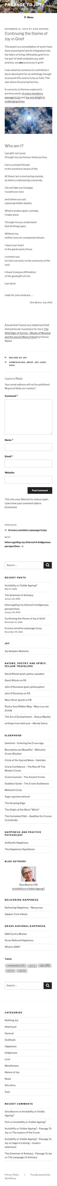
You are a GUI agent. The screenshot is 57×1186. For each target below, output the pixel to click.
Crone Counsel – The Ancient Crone (25, 777)
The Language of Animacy (22, 1157)
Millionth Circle (13, 790)
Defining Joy (11, 1020)
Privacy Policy (12, 1174)
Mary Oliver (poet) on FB (18, 700)
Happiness (11, 1046)
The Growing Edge (15, 803)
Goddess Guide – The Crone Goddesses (27, 783)
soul (12, 365)
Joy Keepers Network (16, 651)
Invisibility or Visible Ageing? (21, 585)
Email (9, 456)
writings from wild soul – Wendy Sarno (26, 723)
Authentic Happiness (16, 842)
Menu (30, 17)
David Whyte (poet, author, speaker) (24, 673)
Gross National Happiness (19, 940)
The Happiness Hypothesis (20, 849)
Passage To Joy (23, 4)
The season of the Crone (26, 1132)
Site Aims (10, 1085)
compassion (17, 362)
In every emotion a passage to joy (23, 628)
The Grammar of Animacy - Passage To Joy (28, 1153)
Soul (7, 1091)
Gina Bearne (41, 29)
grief (30, 362)
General (9, 1033)
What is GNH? (12, 946)
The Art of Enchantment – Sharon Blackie (28, 716)
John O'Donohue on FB (17, 693)
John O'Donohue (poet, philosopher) (24, 687)
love (43, 362)
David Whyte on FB (15, 680)
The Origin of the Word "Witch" (22, 809)
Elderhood (10, 1026)
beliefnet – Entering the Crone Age (24, 743)
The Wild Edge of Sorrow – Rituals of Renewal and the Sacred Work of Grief (28, 333)
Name (9, 440)
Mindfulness (12, 1065)
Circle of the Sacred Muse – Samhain (25, 760)
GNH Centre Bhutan (16, 934)
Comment (11, 396)
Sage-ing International (17, 796)
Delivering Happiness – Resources (24, 907)
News (8, 1078)
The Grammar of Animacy (19, 595)
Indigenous (11, 1052)
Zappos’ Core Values (16, 914)
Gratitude (10, 1039)
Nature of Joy (18, 358)
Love (7, 1059)
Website (9, 472)
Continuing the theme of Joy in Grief (25, 618)
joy (37, 362)
